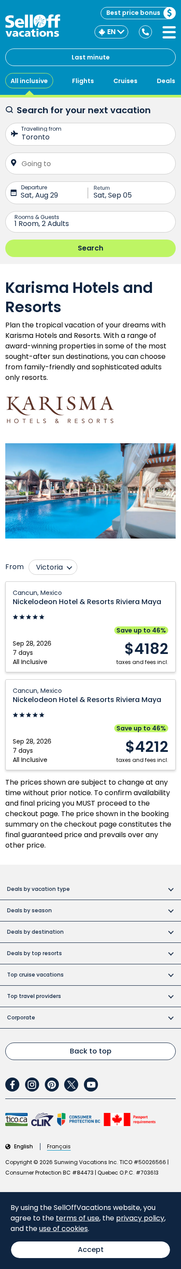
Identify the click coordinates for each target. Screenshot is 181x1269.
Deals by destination (35, 931)
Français (59, 1146)
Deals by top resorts (34, 953)
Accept (91, 1250)
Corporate (21, 1017)
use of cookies (63, 1229)
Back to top (91, 1051)
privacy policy (140, 1218)
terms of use (77, 1218)
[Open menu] (169, 32)
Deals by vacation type (38, 889)
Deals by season (29, 910)
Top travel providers (34, 996)
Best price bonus (133, 12)
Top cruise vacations (35, 974)
